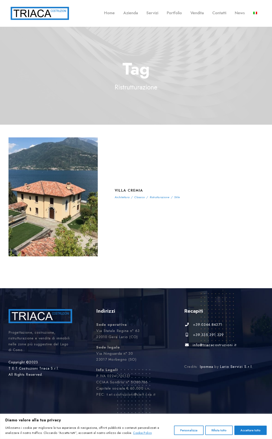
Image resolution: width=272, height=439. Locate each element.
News (240, 13)
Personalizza (188, 430)
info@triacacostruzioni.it (215, 344)
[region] (136, 426)
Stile (177, 197)
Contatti (219, 13)
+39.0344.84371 (207, 324)
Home (109, 13)
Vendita (197, 13)
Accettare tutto (251, 430)
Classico (139, 197)
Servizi (152, 13)
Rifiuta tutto (219, 430)
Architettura (122, 197)
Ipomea (206, 366)
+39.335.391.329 (208, 334)
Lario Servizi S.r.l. (236, 366)
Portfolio (174, 13)
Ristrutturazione (160, 197)
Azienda (130, 13)
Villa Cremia (129, 190)
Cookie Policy (142, 433)
